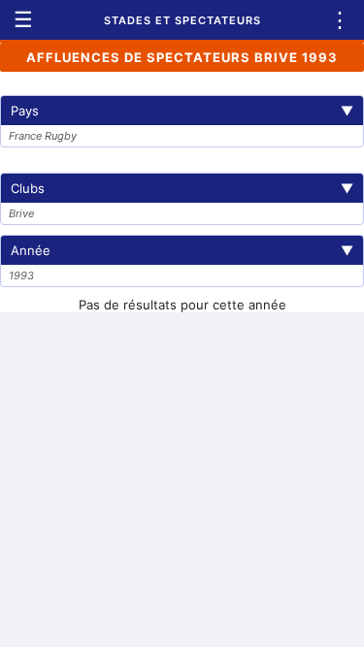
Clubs (182, 188)
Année (182, 250)
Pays (182, 110)
